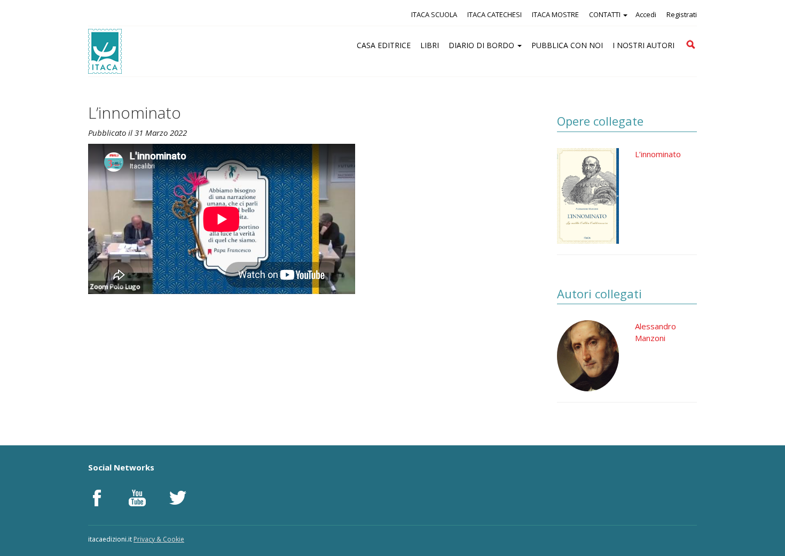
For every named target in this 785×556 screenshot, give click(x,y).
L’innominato (658, 154)
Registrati (681, 14)
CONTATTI (605, 14)
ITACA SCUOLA (434, 14)
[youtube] (137, 497)
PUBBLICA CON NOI (567, 45)
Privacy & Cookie (159, 539)
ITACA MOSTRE (555, 14)
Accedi (645, 14)
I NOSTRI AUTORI (643, 45)
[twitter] (177, 497)
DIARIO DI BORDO (482, 45)
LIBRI (429, 45)
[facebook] (96, 497)
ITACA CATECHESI (494, 14)
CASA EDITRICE (384, 45)
